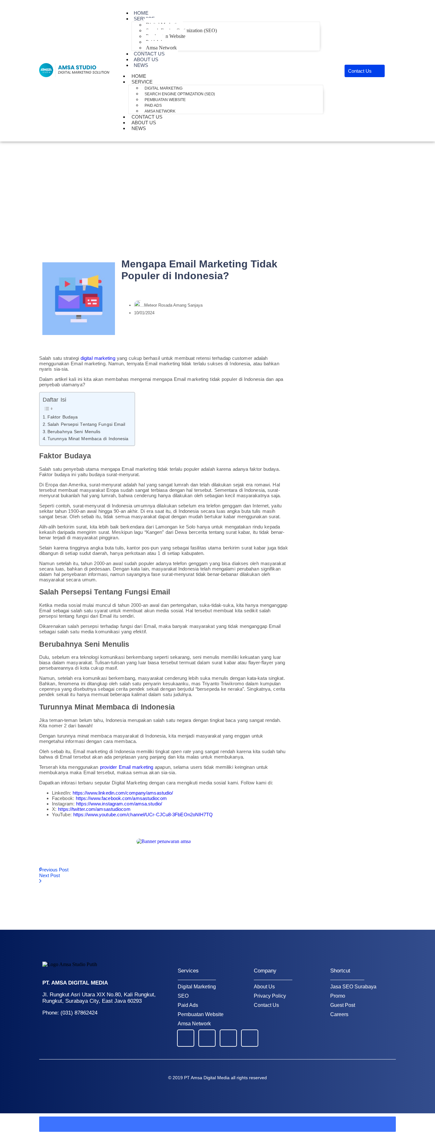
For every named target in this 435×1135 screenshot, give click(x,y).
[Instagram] (249, 1038)
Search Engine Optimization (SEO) (180, 94)
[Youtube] (207, 1038)
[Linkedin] (228, 1038)
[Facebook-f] (185, 1038)
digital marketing (98, 358)
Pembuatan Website (165, 36)
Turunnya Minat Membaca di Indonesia (87, 438)
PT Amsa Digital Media (207, 1077)
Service (144, 18)
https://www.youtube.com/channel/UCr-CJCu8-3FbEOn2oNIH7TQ (143, 814)
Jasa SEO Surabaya (353, 986)
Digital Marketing (163, 88)
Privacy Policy (270, 996)
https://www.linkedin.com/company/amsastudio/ (123, 793)
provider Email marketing (126, 767)
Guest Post (342, 1005)
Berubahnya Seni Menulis (73, 431)
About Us (264, 986)
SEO (183, 996)
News (141, 65)
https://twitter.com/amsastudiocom (94, 809)
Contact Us (266, 1005)
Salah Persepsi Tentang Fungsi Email (86, 424)
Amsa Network (194, 1023)
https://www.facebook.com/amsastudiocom (121, 798)
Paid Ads (153, 105)
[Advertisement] (217, 189)
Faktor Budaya (62, 417)
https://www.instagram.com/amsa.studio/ (119, 803)
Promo (337, 996)
